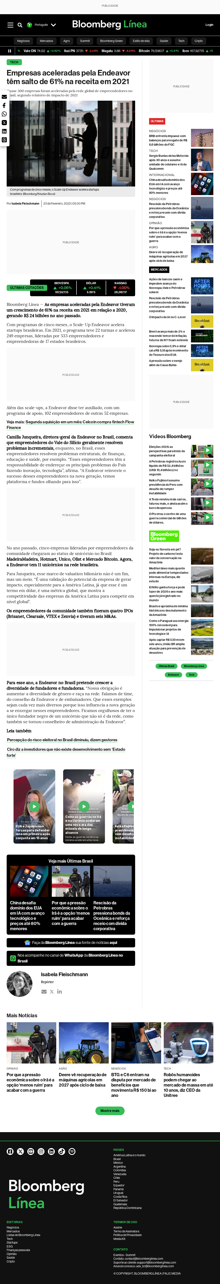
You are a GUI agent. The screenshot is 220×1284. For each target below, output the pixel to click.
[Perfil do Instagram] (41, 1151)
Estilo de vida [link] (141, 41)
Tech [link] (181, 41)
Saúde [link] (164, 41)
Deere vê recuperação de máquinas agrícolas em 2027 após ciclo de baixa (168, 256)
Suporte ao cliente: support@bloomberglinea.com (144, 1262)
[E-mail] (44, 991)
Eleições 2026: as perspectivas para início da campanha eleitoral (167, 451)
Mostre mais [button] (110, 1111)
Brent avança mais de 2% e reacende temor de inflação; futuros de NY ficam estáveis (168, 336)
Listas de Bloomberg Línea (23, 1235)
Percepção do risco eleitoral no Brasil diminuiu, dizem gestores (62, 739)
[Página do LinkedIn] (51, 1151)
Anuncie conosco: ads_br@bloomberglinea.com (143, 1266)
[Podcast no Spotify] (72, 1151)
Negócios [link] (23, 41)
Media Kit (119, 1239)
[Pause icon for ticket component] (9, 51)
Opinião (12, 1254)
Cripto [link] (199, 41)
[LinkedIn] (60, 991)
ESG (10, 1246)
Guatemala (120, 1204)
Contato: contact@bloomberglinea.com (138, 1258)
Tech (14, 62)
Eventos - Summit (124, 1255)
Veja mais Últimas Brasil (71, 861)
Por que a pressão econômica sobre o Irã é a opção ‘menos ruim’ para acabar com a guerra (71, 913)
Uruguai (118, 1193)
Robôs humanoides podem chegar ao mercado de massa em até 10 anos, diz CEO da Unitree (188, 1085)
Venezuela (119, 1174)
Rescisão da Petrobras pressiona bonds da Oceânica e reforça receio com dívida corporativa (111, 915)
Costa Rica (120, 1196)
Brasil (117, 1159)
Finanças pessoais (18, 1250)
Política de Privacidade (127, 1235)
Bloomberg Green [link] (111, 41)
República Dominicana (127, 1208)
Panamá (118, 1189)
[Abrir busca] (20, 25)
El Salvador (120, 1200)
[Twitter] (52, 991)
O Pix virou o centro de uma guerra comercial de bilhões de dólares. (167, 518)
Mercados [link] (46, 41)
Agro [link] (66, 41)
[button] (4, 96)
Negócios (13, 1227)
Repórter (47, 982)
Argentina (119, 1166)
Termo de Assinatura (126, 1231)
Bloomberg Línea (194, 666)
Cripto (11, 1261)
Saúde (11, 1257)
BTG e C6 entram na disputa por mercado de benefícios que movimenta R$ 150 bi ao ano (133, 1085)
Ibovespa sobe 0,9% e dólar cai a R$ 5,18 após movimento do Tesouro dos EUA (168, 350)
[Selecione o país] (53, 25)
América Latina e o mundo (129, 1155)
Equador (119, 1185)
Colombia (119, 1170)
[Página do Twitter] (20, 1151)
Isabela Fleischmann (26, 203)
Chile (116, 1177)
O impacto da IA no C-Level (167, 317)
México (118, 1162)
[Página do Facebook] (10, 1151)
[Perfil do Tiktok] (61, 1151)
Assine (117, 1227)
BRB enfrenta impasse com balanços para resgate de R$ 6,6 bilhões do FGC (168, 140)
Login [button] (209, 25)
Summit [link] (85, 41)
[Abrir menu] (10, 25)
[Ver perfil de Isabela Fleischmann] (24, 984)
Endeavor (173, 674)
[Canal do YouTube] (30, 1151)
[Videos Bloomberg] (181, 437)
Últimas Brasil (166, 666)
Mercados (13, 1231)
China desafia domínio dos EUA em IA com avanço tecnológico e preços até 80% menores (27, 915)
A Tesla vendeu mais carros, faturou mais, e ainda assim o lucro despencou (168, 504)
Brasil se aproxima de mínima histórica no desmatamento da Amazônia (168, 610)
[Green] (181, 536)
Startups (12, 1242)
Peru (116, 1181)
